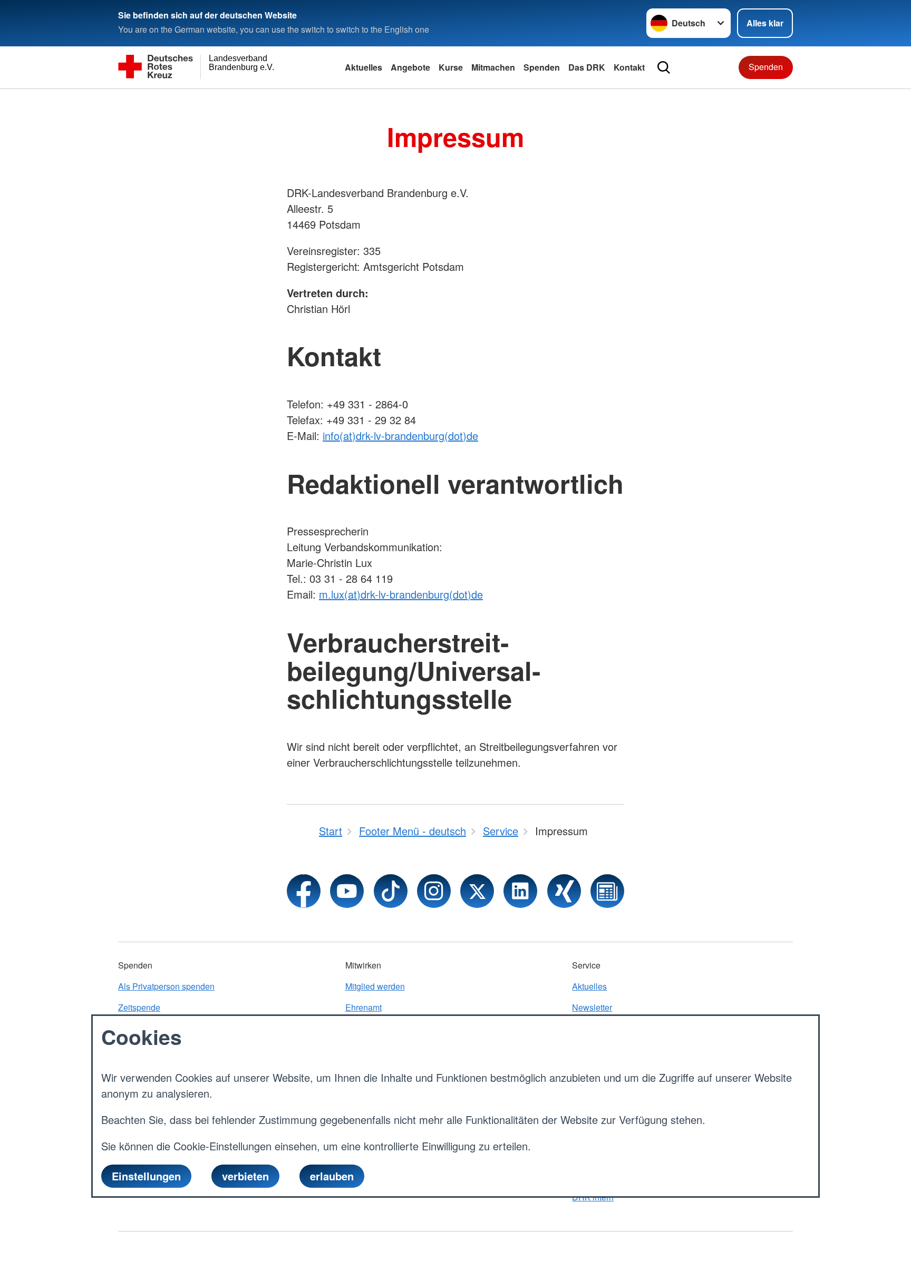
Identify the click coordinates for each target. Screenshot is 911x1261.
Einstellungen (146, 1176)
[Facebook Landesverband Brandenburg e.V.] (304, 891)
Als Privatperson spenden (166, 986)
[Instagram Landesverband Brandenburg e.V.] (434, 891)
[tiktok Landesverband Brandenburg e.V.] (391, 891)
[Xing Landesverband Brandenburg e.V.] (564, 891)
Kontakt (629, 67)
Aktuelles (363, 67)
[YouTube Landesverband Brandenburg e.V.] (347, 891)
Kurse (451, 67)
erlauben (332, 1176)
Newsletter (592, 1007)
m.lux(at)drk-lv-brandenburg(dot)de (401, 594)
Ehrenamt (363, 1007)
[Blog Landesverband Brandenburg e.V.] (607, 891)
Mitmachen (493, 67)
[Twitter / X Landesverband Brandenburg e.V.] (477, 891)
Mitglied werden (375, 986)
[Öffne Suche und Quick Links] (663, 67)
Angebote (410, 67)
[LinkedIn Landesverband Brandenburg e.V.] (520, 891)
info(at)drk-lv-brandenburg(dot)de (400, 435)
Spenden (542, 67)
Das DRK (586, 67)
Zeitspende (139, 1007)
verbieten (245, 1176)
